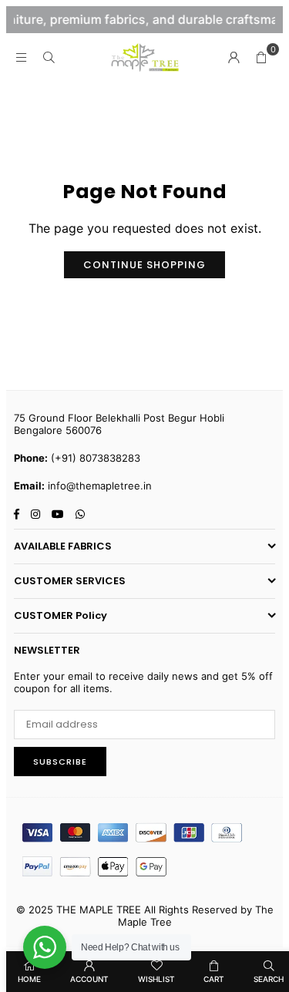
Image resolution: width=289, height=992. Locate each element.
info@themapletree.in (100, 485)
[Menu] (21, 57)
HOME (29, 979)
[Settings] (233, 57)
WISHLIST (156, 979)
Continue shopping (144, 264)
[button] (261, 57)
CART (213, 979)
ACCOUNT (89, 979)
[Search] (48, 57)
